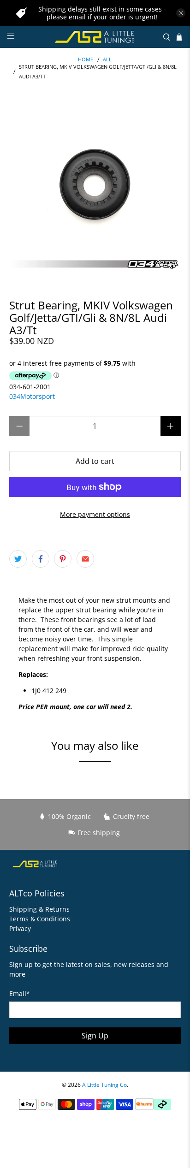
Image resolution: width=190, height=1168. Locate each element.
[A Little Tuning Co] (95, 37)
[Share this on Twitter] (18, 559)
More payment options (95, 514)
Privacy (20, 928)
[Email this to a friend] (85, 559)
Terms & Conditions (39, 918)
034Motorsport (32, 396)
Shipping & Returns (39, 909)
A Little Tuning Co (104, 1084)
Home (85, 59)
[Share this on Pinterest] (62, 559)
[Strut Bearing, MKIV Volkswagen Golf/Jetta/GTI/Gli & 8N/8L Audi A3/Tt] (94, 185)
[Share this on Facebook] (40, 559)
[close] (180, 13)
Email (19, 993)
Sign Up (95, 1036)
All (107, 59)
